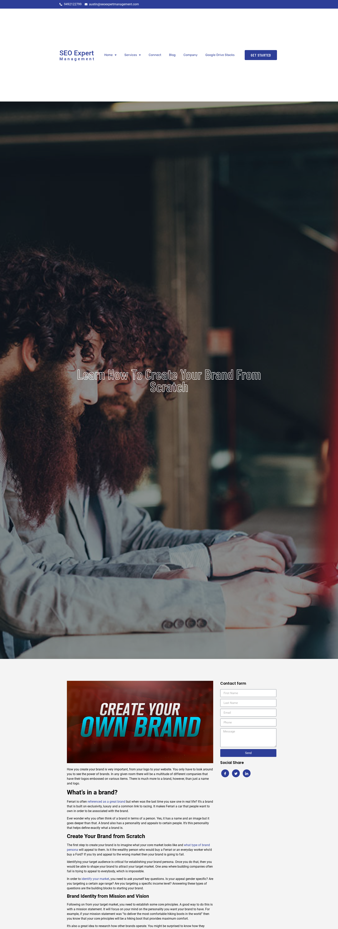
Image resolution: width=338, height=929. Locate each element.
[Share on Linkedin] (247, 773)
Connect (155, 55)
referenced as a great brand (106, 801)
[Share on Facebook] (225, 773)
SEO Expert (76, 53)
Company (190, 55)
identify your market (95, 879)
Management (77, 59)
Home (108, 55)
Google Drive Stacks (220, 55)
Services (130, 55)
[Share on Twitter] (236, 773)
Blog (172, 55)
